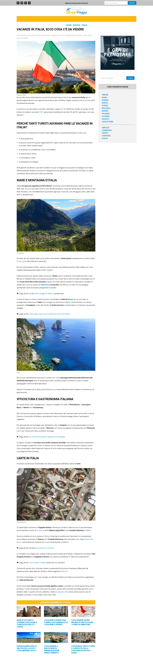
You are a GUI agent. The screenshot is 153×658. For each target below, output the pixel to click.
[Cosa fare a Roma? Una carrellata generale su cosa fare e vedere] (56, 611)
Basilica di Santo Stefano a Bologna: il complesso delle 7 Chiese (27, 623)
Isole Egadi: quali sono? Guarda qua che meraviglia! (49, 314)
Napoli (70, 299)
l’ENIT (41, 112)
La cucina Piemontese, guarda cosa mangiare (47, 437)
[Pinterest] (25, 3)
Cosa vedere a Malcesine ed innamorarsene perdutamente (51, 649)
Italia (84, 25)
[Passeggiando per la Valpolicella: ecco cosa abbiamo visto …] (29, 637)
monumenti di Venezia (45, 548)
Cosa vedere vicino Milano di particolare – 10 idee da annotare (83, 622)
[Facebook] (18, 3)
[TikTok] (29, 3)
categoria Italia (63, 592)
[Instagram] (21, 3)
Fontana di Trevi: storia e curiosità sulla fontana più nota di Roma (83, 649)
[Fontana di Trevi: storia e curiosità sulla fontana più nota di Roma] (83, 637)
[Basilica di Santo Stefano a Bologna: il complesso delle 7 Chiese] (29, 611)
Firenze (40, 530)
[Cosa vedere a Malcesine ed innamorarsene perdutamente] (56, 637)
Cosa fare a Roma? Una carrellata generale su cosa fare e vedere (56, 622)
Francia (20, 261)
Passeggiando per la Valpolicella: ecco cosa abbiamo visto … (27, 648)
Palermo (64, 571)
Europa (76, 25)
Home (68, 25)
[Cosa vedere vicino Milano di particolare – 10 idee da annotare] (83, 611)
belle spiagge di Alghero (44, 293)
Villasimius (44, 285)
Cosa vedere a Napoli (37, 562)
